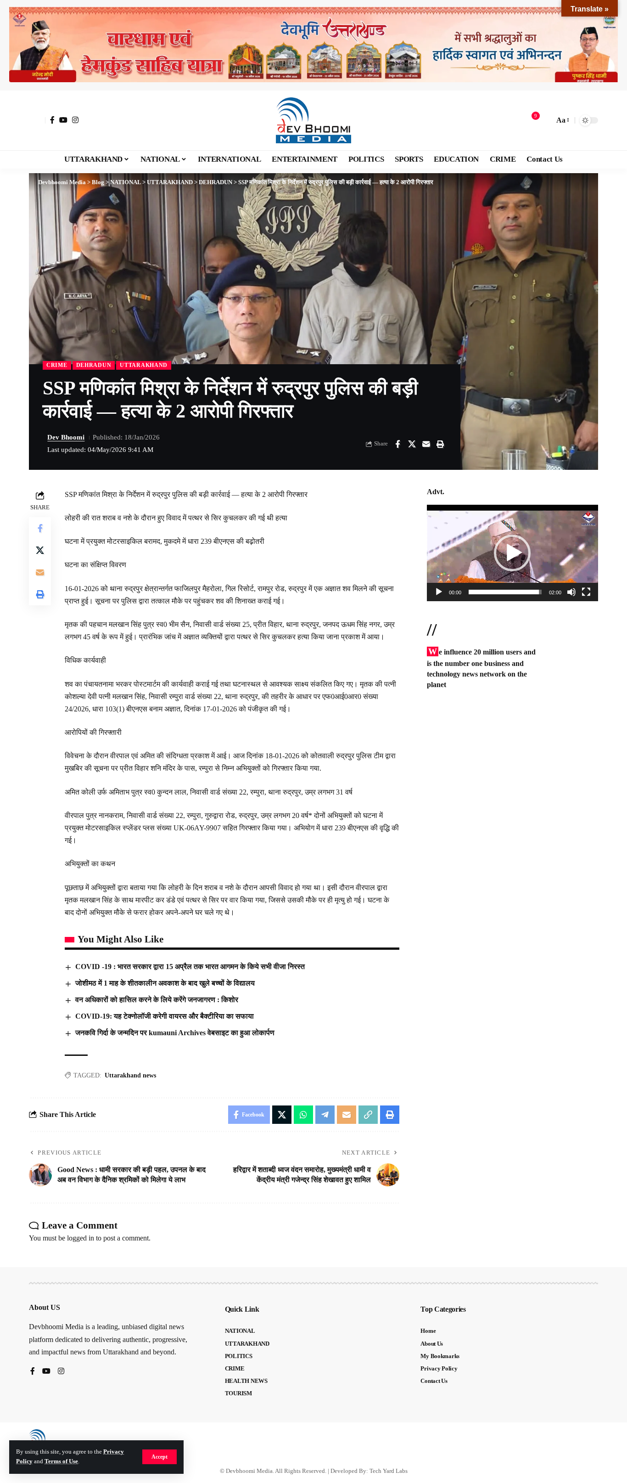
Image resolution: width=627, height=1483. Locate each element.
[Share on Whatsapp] (303, 1114)
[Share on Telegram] (325, 1114)
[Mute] (571, 592)
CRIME (56, 365)
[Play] (438, 592)
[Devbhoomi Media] (313, 120)
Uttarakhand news (130, 1075)
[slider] (505, 592)
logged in (80, 1238)
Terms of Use (61, 1461)
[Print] (440, 444)
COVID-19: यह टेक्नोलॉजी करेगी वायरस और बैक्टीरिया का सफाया (164, 1016)
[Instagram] (75, 120)
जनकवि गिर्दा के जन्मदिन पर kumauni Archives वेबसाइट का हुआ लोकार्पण (174, 1033)
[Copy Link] (368, 1114)
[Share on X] (411, 444)
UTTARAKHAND (144, 365)
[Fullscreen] (586, 592)
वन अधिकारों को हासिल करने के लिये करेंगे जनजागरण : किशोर (156, 1000)
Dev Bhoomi (65, 437)
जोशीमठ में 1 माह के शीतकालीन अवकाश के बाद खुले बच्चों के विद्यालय (165, 983)
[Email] (426, 444)
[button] (159, 1456)
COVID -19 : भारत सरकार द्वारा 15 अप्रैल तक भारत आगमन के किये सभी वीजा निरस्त (190, 966)
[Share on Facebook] (397, 444)
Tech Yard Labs (388, 1470)
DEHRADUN (94, 365)
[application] (512, 553)
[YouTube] (63, 120)
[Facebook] (52, 120)
